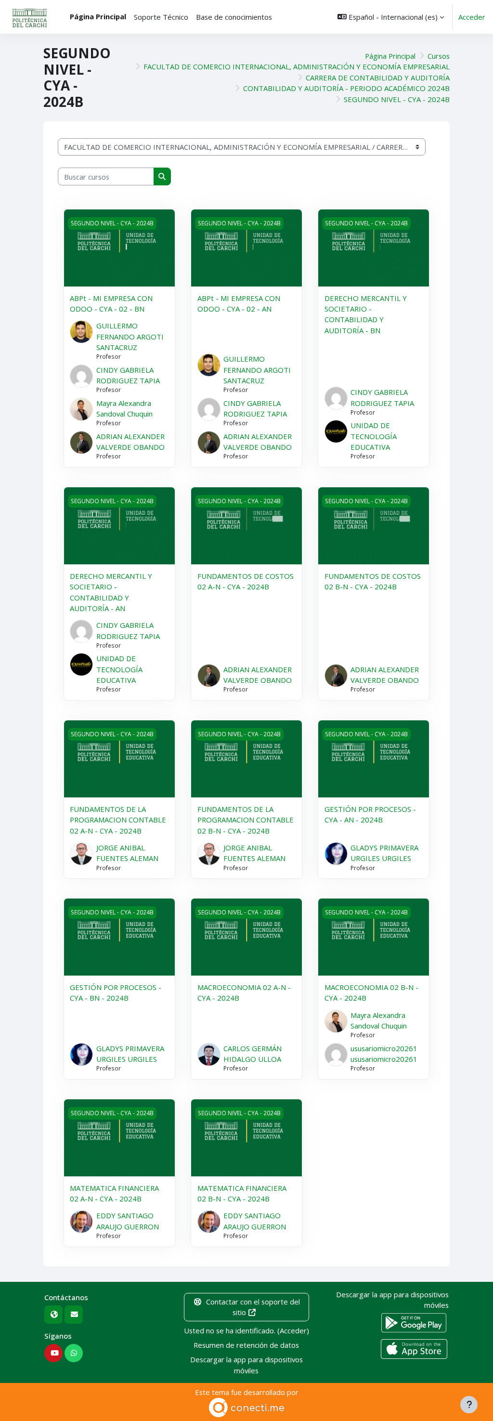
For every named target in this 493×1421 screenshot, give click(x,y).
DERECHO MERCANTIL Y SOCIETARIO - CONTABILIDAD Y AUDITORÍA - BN (365, 314)
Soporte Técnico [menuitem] (161, 17)
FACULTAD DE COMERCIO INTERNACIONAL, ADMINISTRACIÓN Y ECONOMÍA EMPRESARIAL (296, 66)
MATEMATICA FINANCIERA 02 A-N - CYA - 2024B (114, 1193)
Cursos (439, 56)
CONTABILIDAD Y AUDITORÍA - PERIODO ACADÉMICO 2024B (346, 88)
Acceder (471, 17)
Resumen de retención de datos (246, 1345)
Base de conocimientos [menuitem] (234, 17)
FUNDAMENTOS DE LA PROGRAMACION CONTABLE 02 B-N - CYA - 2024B (245, 819)
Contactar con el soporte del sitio (253, 1307)
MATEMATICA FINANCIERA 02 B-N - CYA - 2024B (241, 1193)
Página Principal (390, 56)
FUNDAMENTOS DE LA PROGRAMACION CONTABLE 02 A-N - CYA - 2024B (118, 819)
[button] (390, 17)
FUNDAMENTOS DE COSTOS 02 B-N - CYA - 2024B (372, 581)
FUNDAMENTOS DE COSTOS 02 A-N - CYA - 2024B (245, 581)
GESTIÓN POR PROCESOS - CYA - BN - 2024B (115, 992)
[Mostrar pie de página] (469, 1404)
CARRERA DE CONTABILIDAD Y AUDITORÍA (378, 77)
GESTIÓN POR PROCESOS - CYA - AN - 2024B (370, 814)
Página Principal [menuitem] (98, 16)
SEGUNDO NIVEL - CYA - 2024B (397, 99)
